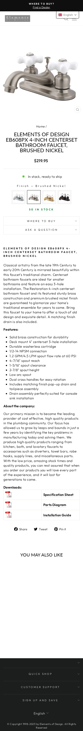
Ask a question (41, 229)
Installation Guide (57, 515)
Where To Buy (41, 221)
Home (40, 126)
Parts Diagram (54, 505)
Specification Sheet (58, 494)
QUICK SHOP (41, 673)
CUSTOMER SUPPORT (40, 687)
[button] (67, 14)
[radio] (18, 197)
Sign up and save (41, 700)
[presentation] (5, 598)
